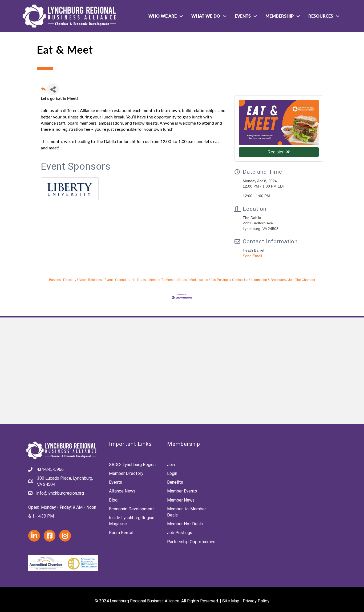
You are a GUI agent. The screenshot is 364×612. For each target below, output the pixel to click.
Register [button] (276, 152)
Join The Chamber (301, 280)
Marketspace (198, 280)
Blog (113, 500)
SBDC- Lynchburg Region (132, 464)
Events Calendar (116, 280)
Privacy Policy (256, 600)
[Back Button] (43, 90)
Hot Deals (138, 280)
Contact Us (240, 280)
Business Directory (62, 280)
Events (243, 16)
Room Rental (121, 532)
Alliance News (122, 491)
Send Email (252, 256)
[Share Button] (53, 89)
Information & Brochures (268, 280)
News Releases (90, 280)
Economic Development (131, 508)
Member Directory (126, 473)
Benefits (175, 482)
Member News (181, 500)
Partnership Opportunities (191, 541)
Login (172, 473)
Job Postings (220, 280)
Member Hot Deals (185, 523)
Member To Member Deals (167, 280)
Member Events (182, 491)
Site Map (230, 600)
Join (171, 464)
